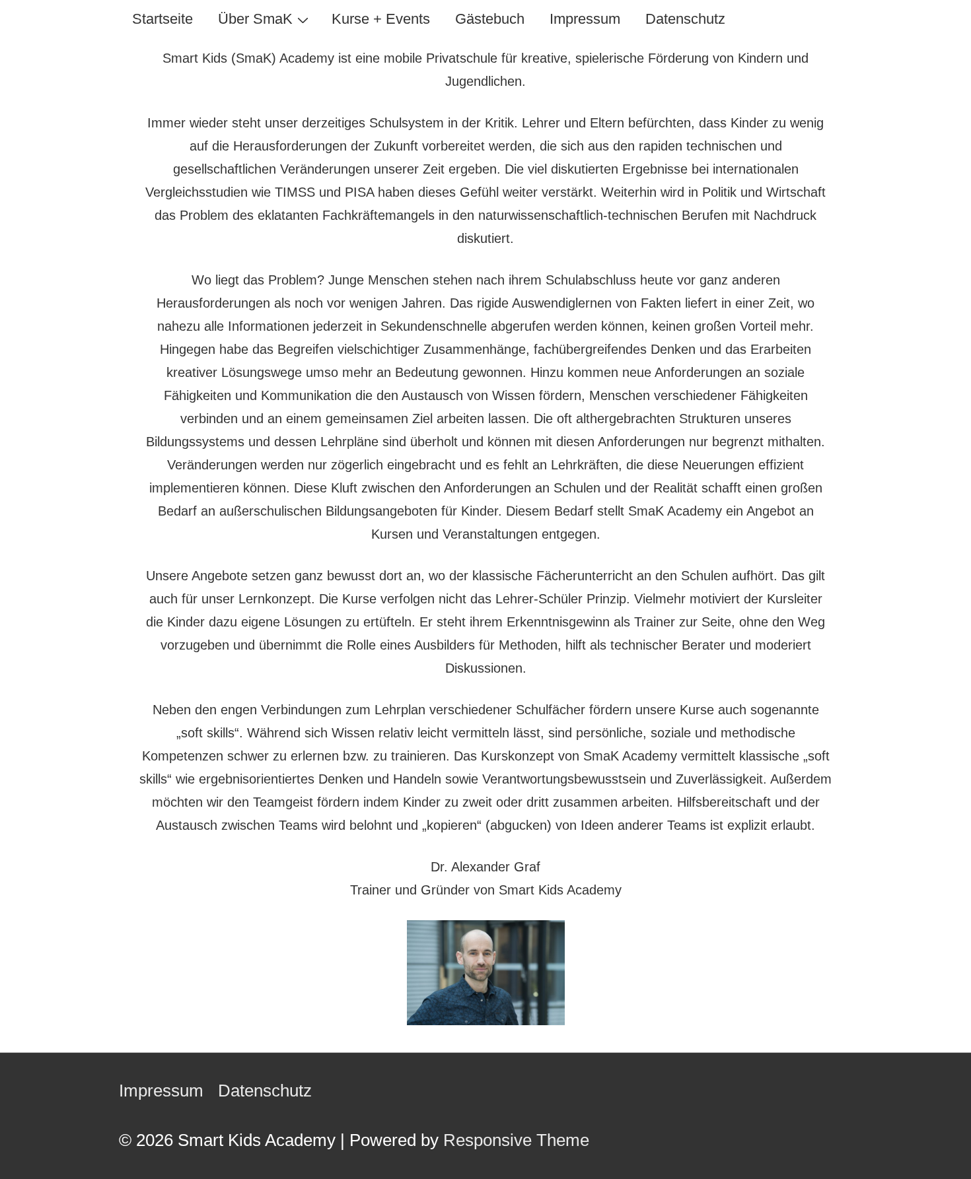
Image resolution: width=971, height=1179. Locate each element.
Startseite (162, 19)
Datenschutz (685, 19)
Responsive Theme (516, 1140)
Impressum (585, 19)
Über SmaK (255, 19)
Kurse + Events (381, 19)
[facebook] (834, 1090)
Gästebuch (489, 19)
